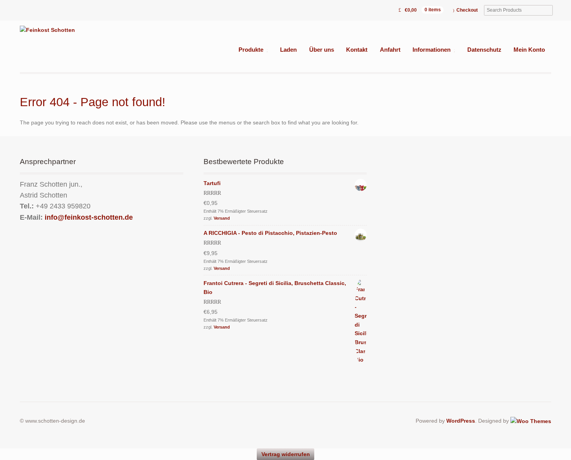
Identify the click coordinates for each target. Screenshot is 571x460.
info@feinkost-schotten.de (89, 217)
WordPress (460, 421)
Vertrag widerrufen (285, 454)
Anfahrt (390, 50)
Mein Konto (529, 50)
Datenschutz (484, 50)
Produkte (250, 50)
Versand (222, 218)
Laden (288, 50)
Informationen (432, 50)
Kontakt (356, 50)
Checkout (467, 10)
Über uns (321, 50)
